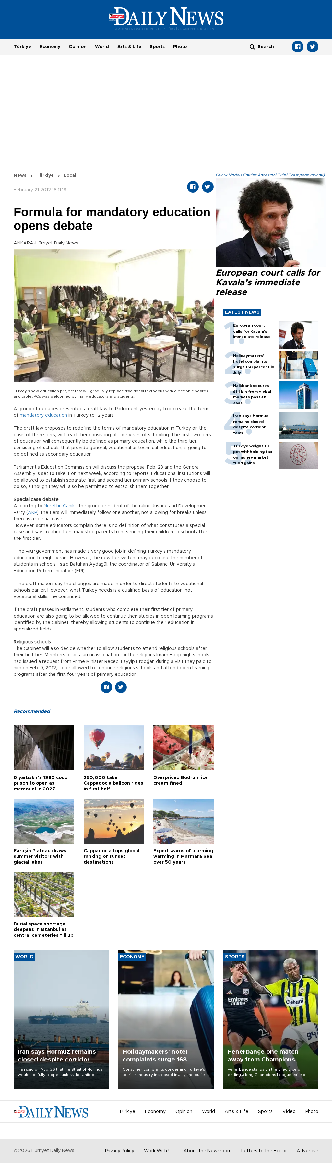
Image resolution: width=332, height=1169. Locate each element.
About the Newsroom (207, 1151)
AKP (32, 512)
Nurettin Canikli (60, 506)
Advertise (307, 1151)
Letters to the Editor (264, 1151)
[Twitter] (312, 46)
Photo (180, 46)
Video (289, 1111)
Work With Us (159, 1151)
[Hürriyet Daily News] (166, 19)
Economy (50, 46)
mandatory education (43, 415)
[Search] (252, 46)
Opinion (78, 46)
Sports (157, 46)
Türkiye (22, 46)
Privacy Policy (119, 1151)
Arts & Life (129, 46)
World (102, 46)
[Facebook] (297, 46)
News (20, 175)
